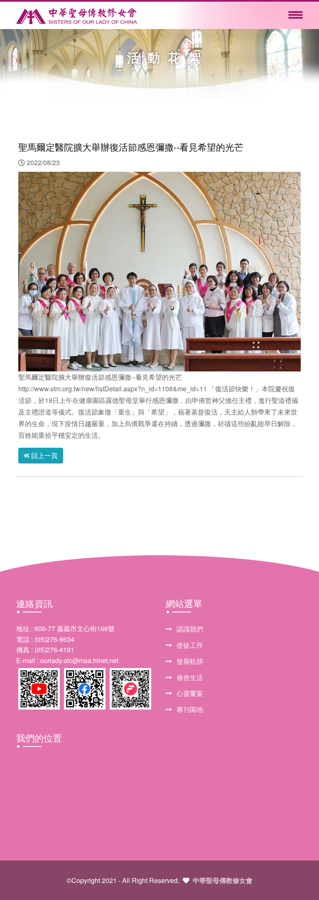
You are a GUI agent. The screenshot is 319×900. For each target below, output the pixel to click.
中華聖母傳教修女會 (223, 880)
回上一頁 (43, 455)
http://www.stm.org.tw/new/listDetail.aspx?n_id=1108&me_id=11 (112, 388)
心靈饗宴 (189, 693)
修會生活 (189, 677)
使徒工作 (189, 645)
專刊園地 (189, 709)
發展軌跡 (189, 661)
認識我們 (189, 629)
